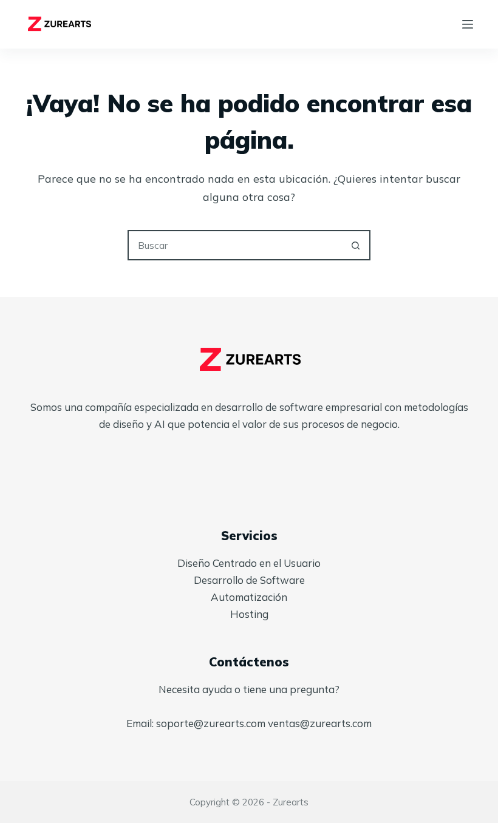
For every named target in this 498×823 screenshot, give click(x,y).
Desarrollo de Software (249, 580)
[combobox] (235, 245)
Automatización (249, 597)
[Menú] (467, 24)
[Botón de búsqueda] (355, 245)
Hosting (249, 614)
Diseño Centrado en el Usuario (249, 563)
